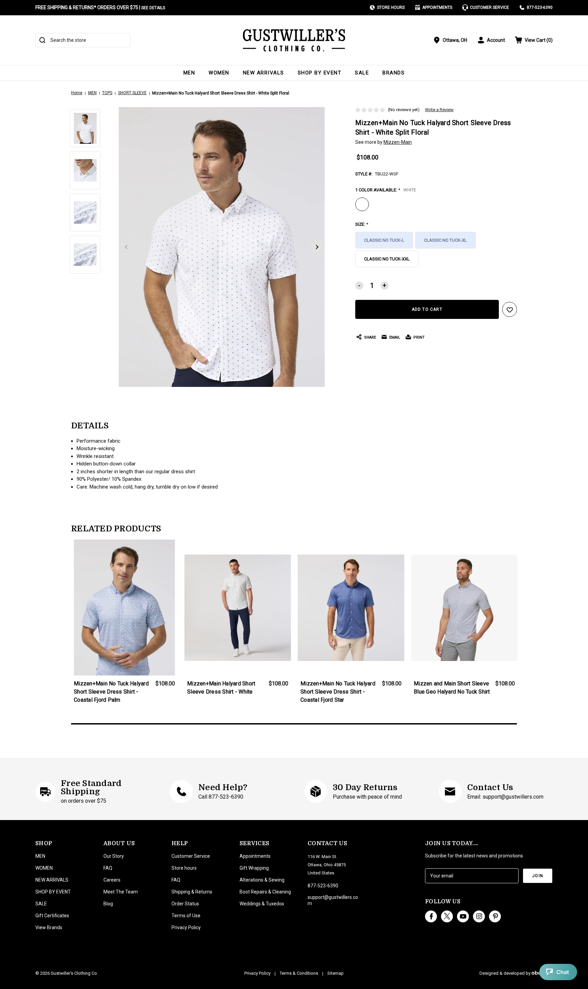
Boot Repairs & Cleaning (265, 891)
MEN (189, 73)
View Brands (48, 927)
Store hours (184, 868)
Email (394, 337)
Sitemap (335, 973)
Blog (108, 903)
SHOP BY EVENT (320, 73)
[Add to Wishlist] (509, 309)
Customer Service (489, 7)
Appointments (437, 7)
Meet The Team (120, 891)
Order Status (185, 903)
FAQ (107, 868)
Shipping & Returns (192, 891)
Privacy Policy (186, 927)
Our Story (113, 856)
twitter (447, 916)
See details (153, 7)
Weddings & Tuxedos (262, 903)
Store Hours (391, 7)
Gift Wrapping (254, 868)
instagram (479, 916)
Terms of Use (186, 915)
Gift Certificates (52, 915)
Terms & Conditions (299, 973)
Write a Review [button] (439, 109)
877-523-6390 (540, 7)
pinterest (495, 916)
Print (419, 337)
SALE (362, 73)
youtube (463, 916)
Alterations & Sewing (262, 880)
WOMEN (219, 73)
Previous (126, 247)
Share (370, 337)
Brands (393, 73)
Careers (111, 880)
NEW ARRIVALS (263, 73)
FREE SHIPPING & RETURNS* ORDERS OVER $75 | (100, 7)
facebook (431, 916)
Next (317, 247)
